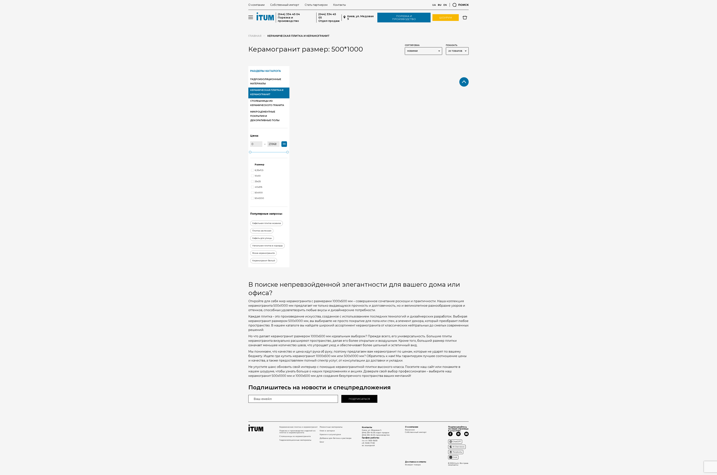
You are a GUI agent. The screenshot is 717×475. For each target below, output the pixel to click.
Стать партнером (316, 5)
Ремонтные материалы (331, 427)
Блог (322, 442)
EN (445, 5)
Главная (254, 36)
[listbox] (423, 51)
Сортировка (412, 45)
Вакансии (410, 430)
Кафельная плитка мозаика (266, 223)
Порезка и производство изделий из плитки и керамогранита (297, 431)
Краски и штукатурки (330, 434)
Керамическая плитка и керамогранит (298, 427)
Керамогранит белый (263, 260)
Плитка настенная (261, 230)
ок (284, 144)
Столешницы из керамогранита (295, 436)
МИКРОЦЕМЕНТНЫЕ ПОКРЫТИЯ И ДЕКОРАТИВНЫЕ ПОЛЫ (265, 116)
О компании (256, 5)
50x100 (259, 192)
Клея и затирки (327, 430)
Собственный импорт (284, 5)
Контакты (339, 5)
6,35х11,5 (259, 170)
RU (439, 5)
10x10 (258, 176)
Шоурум (445, 17)
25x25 (258, 181)
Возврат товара (413, 464)
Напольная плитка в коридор (267, 245)
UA (434, 5)
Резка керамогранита (263, 253)
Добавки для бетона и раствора (335, 438)
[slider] (250, 152)
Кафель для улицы (262, 238)
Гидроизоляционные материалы (295, 440)
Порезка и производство (404, 18)
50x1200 (259, 198)
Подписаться (359, 398)
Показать (451, 45)
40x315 (258, 187)
